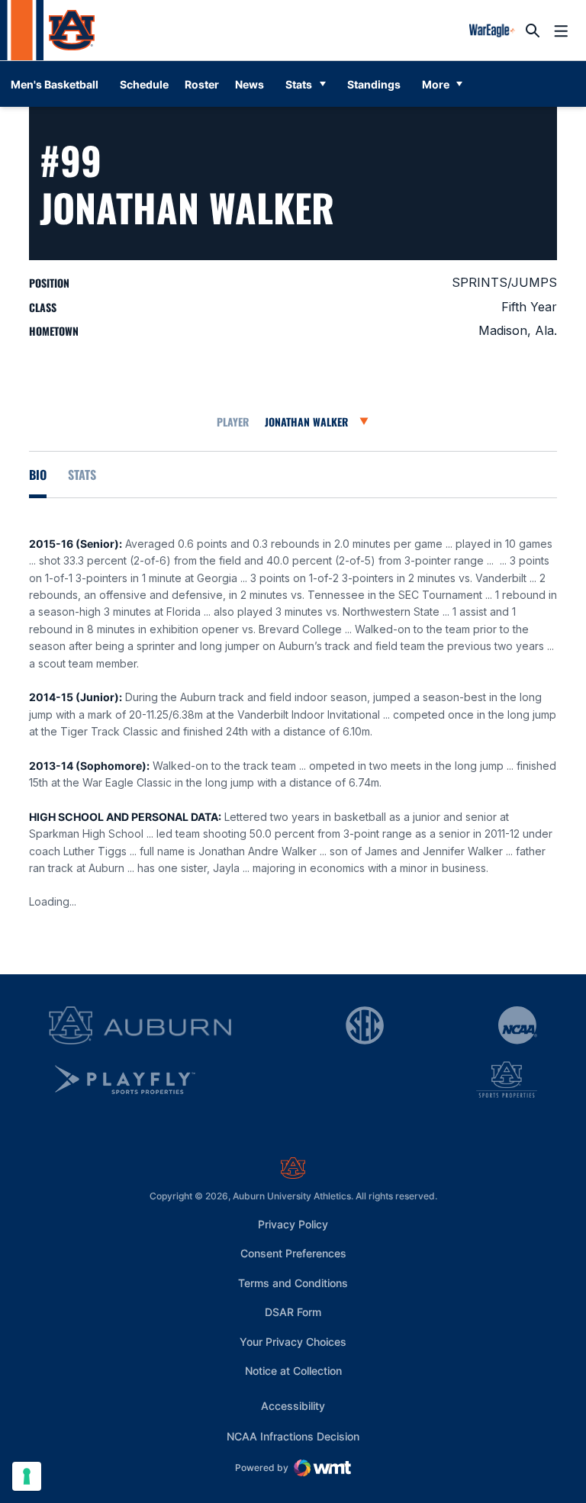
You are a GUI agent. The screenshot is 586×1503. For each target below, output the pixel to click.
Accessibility (293, 1405)
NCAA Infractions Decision (293, 1436)
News (249, 84)
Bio (38, 474)
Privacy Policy (293, 1224)
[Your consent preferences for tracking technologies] (26, 1476)
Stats (298, 84)
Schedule (144, 84)
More (435, 84)
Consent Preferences (293, 1253)
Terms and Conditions (293, 1282)
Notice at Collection (293, 1370)
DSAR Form (293, 1311)
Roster (202, 84)
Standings (374, 84)
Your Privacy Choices (293, 1341)
